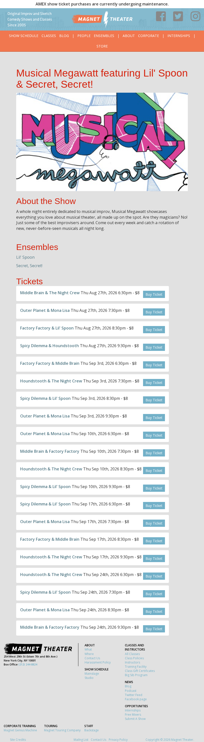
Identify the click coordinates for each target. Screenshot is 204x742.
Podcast (130, 691)
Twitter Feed (133, 695)
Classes (49, 35)
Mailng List (81, 740)
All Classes (132, 654)
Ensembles (104, 35)
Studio (89, 678)
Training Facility (136, 666)
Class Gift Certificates (140, 671)
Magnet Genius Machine (20, 730)
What (88, 649)
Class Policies (134, 658)
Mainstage (92, 673)
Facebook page (136, 699)
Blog (64, 35)
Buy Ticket (154, 294)
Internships (178, 35)
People (84, 35)
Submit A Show (135, 719)
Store (102, 46)
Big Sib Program (136, 675)
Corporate (148, 35)
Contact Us (92, 658)
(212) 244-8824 (27, 664)
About (129, 35)
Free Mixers (133, 714)
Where (89, 654)
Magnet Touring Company (62, 730)
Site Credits (18, 740)
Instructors (132, 662)
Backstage (91, 730)
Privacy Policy (118, 740)
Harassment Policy (98, 662)
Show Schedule (23, 35)
